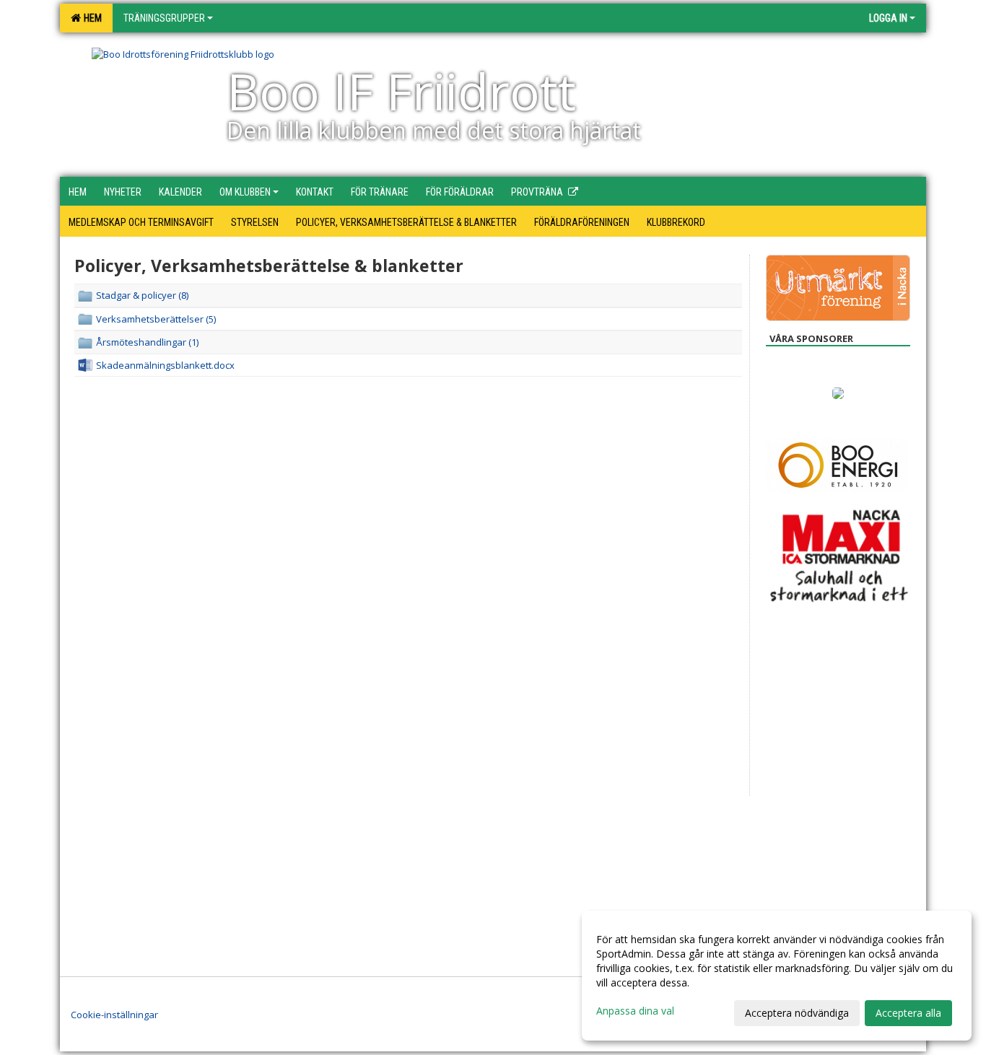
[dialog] (777, 976)
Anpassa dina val (635, 1010)
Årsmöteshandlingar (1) (147, 342)
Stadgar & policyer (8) (142, 295)
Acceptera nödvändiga (797, 1013)
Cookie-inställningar (114, 1014)
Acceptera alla (908, 1013)
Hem (90, 18)
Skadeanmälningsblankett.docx (165, 365)
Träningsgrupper (164, 18)
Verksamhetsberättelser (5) (156, 318)
